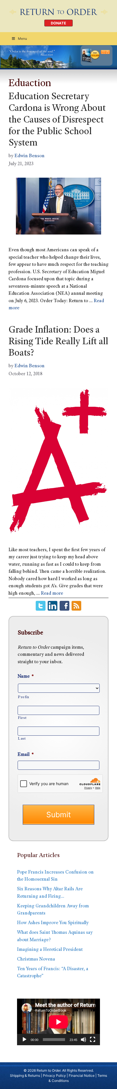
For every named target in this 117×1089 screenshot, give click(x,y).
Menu (22, 38)
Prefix (23, 697)
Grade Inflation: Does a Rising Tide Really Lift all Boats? (58, 342)
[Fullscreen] (92, 1039)
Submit (58, 814)
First (22, 718)
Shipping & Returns (25, 1075)
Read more (52, 593)
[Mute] (83, 1039)
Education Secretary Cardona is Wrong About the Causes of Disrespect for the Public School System (57, 120)
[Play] (24, 1039)
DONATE (58, 23)
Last (22, 739)
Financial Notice (82, 1075)
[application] (58, 1022)
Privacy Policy (54, 1075)
